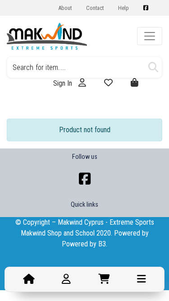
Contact (95, 8)
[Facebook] (85, 179)
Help (123, 8)
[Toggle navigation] (149, 36)
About (65, 8)
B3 (102, 244)
